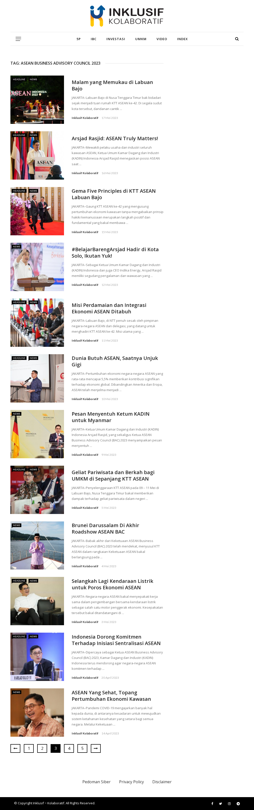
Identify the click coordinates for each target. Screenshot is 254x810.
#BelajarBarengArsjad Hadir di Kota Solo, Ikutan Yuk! (115, 252)
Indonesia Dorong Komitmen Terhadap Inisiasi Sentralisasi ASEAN (116, 640)
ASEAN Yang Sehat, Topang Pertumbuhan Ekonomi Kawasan (111, 695)
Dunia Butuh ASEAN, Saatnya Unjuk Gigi (115, 361)
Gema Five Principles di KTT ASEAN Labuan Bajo (114, 194)
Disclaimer (162, 781)
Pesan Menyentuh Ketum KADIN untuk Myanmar (111, 417)
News (33, 79)
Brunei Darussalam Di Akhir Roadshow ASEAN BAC (105, 528)
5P (79, 39)
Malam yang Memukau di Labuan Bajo (112, 85)
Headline (19, 79)
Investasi (115, 39)
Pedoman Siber (96, 781)
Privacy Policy (131, 781)
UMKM (141, 39)
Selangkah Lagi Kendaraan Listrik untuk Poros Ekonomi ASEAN (112, 584)
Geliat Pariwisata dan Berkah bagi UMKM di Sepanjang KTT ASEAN (113, 475)
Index (182, 39)
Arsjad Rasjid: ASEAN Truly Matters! (115, 138)
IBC (93, 39)
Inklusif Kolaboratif (85, 118)
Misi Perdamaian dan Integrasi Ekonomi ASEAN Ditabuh (109, 308)
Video (162, 39)
